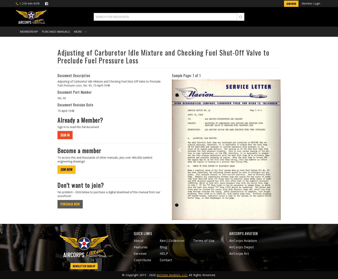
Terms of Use (204, 241)
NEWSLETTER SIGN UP (84, 266)
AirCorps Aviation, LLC (172, 275)
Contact (166, 260)
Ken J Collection (172, 241)
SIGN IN (65, 135)
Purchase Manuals (56, 31)
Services (140, 253)
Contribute (142, 260)
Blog (163, 247)
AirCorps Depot (241, 247)
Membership (29, 31)
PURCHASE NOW (70, 204)
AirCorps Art (239, 253)
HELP (164, 253)
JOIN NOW (66, 169)
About (138, 241)
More (78, 31)
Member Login (311, 3)
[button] (180, 150)
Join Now (291, 4)
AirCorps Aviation (243, 241)
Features (141, 247)
